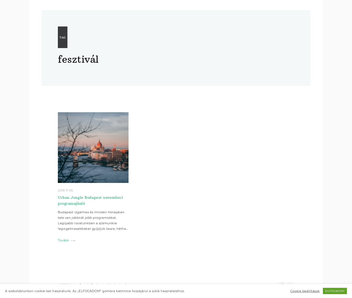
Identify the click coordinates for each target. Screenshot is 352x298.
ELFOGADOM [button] (334, 291)
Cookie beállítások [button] (305, 291)
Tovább (63, 240)
